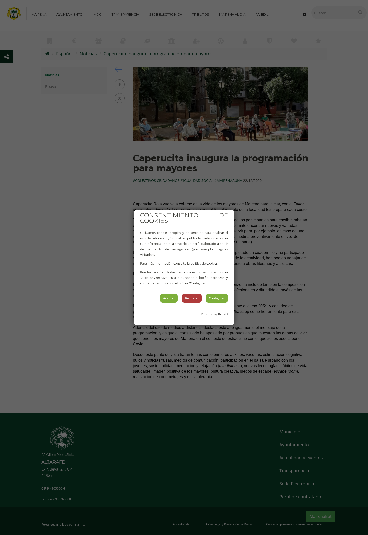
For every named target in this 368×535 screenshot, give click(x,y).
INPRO (223, 314)
